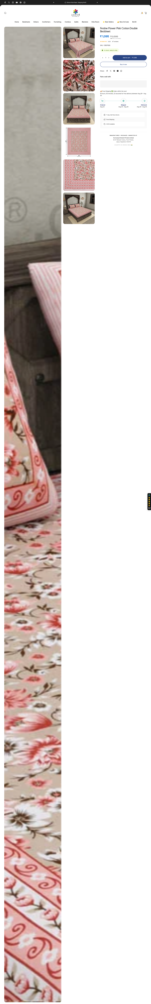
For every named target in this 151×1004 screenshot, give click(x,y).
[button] (149, 501)
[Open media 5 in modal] (79, 142)
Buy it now (123, 64)
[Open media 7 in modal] (79, 208)
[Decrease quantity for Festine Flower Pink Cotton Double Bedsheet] (102, 57)
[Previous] (54, 2)
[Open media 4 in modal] (79, 108)
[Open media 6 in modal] (79, 175)
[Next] (97, 2)
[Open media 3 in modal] (79, 75)
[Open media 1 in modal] (32, 514)
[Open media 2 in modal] (79, 42)
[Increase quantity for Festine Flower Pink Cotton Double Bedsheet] (109, 57)
